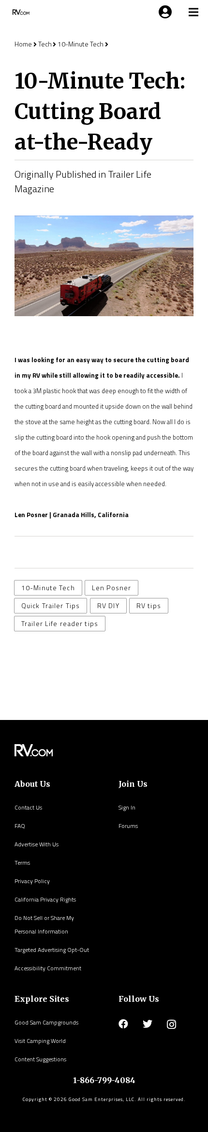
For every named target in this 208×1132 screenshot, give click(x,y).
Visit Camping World (40, 1040)
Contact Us (28, 807)
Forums (128, 825)
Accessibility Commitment (48, 968)
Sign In (127, 807)
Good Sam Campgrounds (46, 1022)
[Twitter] (147, 1024)
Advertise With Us (37, 844)
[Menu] (163, 12)
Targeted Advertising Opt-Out (52, 949)
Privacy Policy (32, 881)
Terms (22, 862)
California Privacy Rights (45, 899)
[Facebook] (123, 1024)
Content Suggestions (40, 1059)
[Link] (20, 12)
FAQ (20, 825)
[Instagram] (171, 1024)
